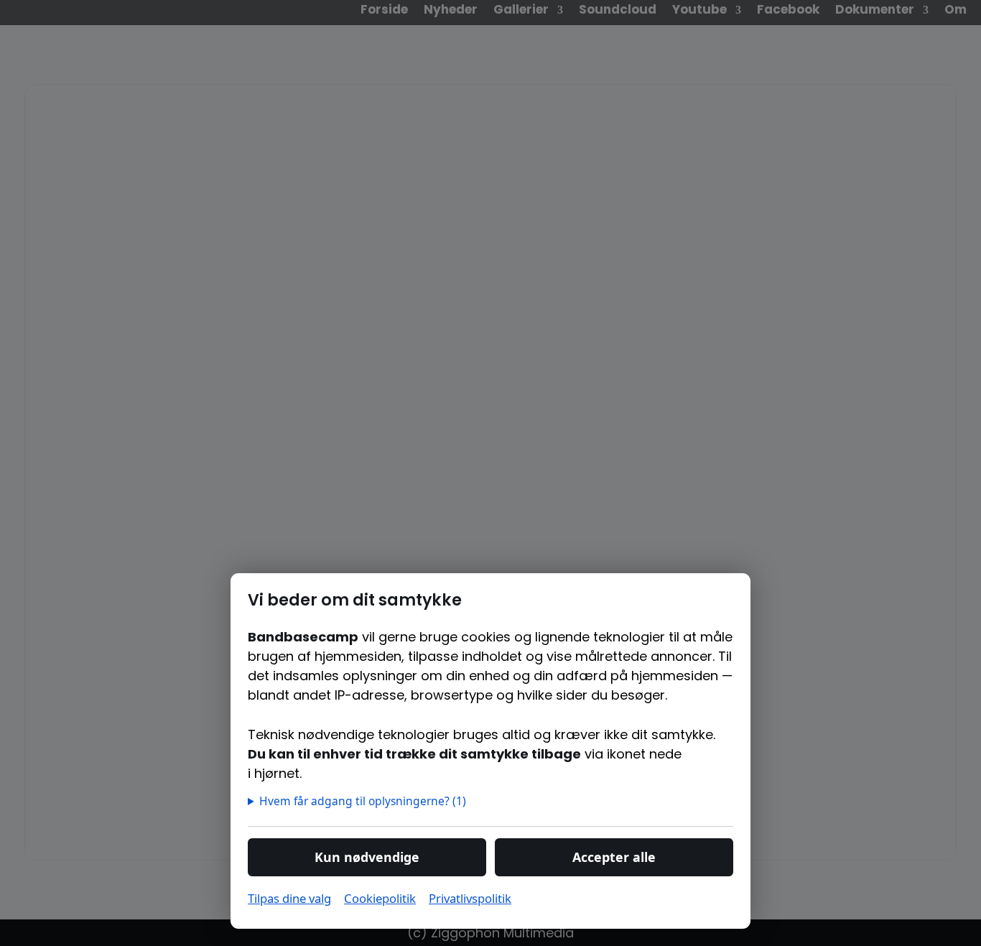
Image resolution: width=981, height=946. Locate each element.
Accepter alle (614, 857)
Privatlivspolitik (470, 898)
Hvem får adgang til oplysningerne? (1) (363, 801)
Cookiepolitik (380, 898)
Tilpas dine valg (289, 898)
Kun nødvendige (367, 857)
